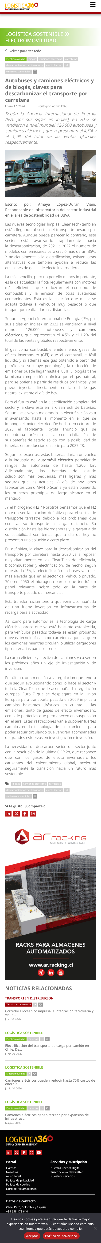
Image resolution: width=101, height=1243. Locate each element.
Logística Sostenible (34, 33)
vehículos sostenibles (18, 71)
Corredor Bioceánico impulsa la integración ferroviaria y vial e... (49, 1013)
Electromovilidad (30, 40)
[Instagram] (33, 813)
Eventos (11, 1168)
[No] (95, 1228)
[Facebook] (25, 813)
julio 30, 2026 (13, 1019)
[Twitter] (16, 813)
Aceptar (32, 1236)
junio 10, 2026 (13, 1088)
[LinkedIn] (8, 813)
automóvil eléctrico (55, 459)
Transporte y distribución (29, 998)
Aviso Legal (13, 1176)
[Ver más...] (35, 1005)
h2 (67, 65)
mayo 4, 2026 (12, 1123)
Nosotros (12, 1172)
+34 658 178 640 (17, 1211)
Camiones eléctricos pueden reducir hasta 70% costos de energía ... (50, 1082)
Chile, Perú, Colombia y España (26, 1207)
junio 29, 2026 (13, 1054)
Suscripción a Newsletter (66, 1172)
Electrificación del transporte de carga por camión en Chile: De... (47, 1047)
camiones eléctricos (50, 59)
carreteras (71, 59)
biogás (32, 59)
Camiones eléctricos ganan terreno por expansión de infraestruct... (47, 1116)
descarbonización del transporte (24, 65)
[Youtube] (39, 1152)
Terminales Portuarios (18, 1004)
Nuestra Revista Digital (65, 1168)
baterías (33, 1039)
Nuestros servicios (62, 1176)
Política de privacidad (20, 1180)
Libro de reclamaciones (21, 1189)
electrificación (54, 65)
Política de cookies (18, 1184)
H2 (93, 507)
